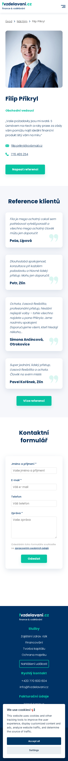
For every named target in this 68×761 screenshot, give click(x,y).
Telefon (16, 496)
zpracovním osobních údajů (32, 548)
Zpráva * (17, 513)
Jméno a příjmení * (23, 464)
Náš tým (22, 21)
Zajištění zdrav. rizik (34, 636)
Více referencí (34, 401)
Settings (34, 750)
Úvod (8, 21)
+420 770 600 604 (34, 681)
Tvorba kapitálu (34, 649)
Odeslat (34, 559)
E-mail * (16, 480)
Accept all (34, 741)
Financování (34, 642)
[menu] (63, 6)
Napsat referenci (25, 169)
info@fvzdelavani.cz (34, 687)
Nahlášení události (34, 664)
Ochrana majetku (34, 655)
